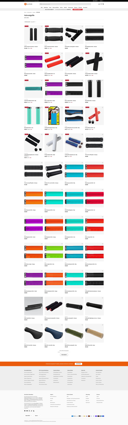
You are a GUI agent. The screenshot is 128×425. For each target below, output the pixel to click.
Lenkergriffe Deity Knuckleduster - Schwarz (93, 291)
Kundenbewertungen (70, 404)
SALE (42, 7)
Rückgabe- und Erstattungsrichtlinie (73, 398)
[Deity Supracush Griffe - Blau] (74, 171)
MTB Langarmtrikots (42, 374)
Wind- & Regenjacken (28, 384)
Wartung (75, 7)
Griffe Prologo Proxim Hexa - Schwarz (31, 46)
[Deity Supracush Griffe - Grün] (54, 198)
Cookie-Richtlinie (70, 402)
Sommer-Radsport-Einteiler (29, 380)
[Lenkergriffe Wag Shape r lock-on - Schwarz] (94, 306)
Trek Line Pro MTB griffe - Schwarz (91, 154)
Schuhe (61, 7)
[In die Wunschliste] (42, 26)
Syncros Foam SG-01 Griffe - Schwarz (51, 46)
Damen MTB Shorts (42, 380)
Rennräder (40, 398)
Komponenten (70, 7)
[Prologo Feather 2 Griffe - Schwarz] (94, 61)
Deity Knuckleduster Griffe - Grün (71, 291)
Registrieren (78, 363)
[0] (101, 4)
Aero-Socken (98, 374)
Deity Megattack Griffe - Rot (90, 209)
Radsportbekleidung (27, 397)
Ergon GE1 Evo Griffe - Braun (90, 345)
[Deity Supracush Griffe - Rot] (94, 171)
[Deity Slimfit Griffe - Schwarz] (94, 88)
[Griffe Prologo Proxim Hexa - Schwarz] (33, 34)
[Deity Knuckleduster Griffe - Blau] (74, 252)
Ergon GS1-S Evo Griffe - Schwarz (30, 345)
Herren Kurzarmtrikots (28, 372)
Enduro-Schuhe (98, 382)
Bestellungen (52, 402)
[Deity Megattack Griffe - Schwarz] (94, 34)
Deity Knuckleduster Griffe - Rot (90, 264)
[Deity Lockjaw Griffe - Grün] (54, 252)
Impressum (88, 402)
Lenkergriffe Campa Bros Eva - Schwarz (31, 154)
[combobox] (65, 4)
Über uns (87, 400)
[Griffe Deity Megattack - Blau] (74, 198)
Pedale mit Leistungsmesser (86, 376)
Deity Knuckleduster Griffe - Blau (70, 264)
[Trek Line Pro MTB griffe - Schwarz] (94, 142)
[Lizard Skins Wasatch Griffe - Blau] (33, 88)
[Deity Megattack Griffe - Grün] (74, 225)
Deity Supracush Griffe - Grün (50, 209)
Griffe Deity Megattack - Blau (70, 209)
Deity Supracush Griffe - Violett (29, 73)
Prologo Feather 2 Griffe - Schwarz (91, 73)
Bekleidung (46, 7)
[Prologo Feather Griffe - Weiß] (54, 142)
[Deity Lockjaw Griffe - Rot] (94, 225)
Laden (98, 396)
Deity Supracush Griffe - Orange (30, 209)
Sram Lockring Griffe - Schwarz (70, 73)
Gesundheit (85, 7)
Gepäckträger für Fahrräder (58, 376)
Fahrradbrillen (69, 372)
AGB (67, 396)
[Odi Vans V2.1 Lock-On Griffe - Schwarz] (54, 171)
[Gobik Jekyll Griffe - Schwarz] (33, 306)
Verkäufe (87, 398)
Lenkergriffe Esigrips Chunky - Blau (51, 127)
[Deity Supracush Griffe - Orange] (33, 198)
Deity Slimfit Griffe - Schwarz (90, 100)
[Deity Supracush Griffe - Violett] (33, 61)
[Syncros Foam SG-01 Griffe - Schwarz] (54, 34)
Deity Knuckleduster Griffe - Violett (30, 291)
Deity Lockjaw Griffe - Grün (49, 264)
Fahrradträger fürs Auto (57, 372)
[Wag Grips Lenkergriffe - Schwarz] (74, 306)
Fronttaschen (55, 378)
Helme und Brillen (56, 7)
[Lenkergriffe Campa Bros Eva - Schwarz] (33, 142)
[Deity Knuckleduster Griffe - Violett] (33, 279)
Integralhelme (69, 378)
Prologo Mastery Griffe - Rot (90, 127)
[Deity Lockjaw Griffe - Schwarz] (74, 88)
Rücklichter (83, 380)
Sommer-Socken (99, 380)
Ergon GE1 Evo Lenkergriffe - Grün (71, 345)
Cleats (97, 376)
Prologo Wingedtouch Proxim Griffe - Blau (72, 127)
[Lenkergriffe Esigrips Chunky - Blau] (54, 115)
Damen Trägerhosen (27, 378)
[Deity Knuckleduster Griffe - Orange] (54, 279)
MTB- (25, 400)
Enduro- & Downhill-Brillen (72, 374)
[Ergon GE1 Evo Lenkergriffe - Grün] (74, 333)
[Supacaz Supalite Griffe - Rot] (54, 61)
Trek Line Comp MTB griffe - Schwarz (30, 182)
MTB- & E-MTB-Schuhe (100, 384)
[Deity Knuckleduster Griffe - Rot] (94, 252)
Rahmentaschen (56, 382)
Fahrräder (80, 7)
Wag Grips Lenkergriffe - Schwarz (71, 318)
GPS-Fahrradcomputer (85, 374)
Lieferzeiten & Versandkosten (55, 404)
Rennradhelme (70, 382)
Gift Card (98, 398)
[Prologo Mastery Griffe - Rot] (94, 115)
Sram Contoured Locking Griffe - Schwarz (52, 318)
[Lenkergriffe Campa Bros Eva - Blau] (74, 142)
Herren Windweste (27, 382)
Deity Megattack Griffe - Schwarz (91, 46)
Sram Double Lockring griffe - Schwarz (72, 46)
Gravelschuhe (98, 378)
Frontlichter (83, 378)
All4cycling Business (100, 400)
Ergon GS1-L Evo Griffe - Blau (50, 345)
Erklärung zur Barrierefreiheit (72, 406)
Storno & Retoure (53, 396)
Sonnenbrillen (69, 376)
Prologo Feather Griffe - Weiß (50, 154)
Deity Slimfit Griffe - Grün (28, 127)
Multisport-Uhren (84, 372)
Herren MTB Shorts (42, 376)
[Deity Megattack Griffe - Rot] (94, 198)
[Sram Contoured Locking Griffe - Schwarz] (54, 306)
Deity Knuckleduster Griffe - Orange (51, 291)
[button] (103, 4)
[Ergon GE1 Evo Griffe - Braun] (94, 333)
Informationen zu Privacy (71, 400)
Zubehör (65, 7)
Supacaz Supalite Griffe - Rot (50, 73)
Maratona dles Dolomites (32, 404)
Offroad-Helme (70, 380)
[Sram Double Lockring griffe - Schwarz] (74, 34)
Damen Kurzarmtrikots (28, 376)
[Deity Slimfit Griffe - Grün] (33, 115)
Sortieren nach (27, 21)
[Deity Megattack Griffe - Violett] (33, 225)
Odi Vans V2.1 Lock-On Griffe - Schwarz (51, 182)
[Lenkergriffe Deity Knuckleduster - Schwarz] (94, 279)
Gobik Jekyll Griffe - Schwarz (29, 318)
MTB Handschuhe (42, 382)
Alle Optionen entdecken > (43, 0)
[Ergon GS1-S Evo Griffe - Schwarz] (33, 333)
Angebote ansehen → (77, 9)
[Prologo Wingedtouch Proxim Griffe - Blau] (74, 115)
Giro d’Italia (36, 403)
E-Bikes (29, 400)
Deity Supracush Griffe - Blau (70, 182)
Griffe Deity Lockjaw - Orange (29, 264)
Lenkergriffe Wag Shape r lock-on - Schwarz (93, 318)
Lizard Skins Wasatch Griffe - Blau (30, 100)
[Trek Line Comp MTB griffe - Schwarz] (33, 171)
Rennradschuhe (98, 372)
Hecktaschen (55, 380)
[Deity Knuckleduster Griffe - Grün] (74, 279)
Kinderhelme (69, 384)
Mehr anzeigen (64, 354)
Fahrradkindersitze (56, 374)
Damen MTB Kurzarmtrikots (44, 378)
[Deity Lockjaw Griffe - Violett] (54, 88)
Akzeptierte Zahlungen (54, 406)
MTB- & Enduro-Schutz (43, 384)
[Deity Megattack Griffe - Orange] (54, 225)
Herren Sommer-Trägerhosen (29, 374)
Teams (50, 7)
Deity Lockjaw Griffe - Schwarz (70, 100)
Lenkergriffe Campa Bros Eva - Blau (71, 154)
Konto (51, 400)
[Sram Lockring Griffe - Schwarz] (74, 61)
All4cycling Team (99, 402)
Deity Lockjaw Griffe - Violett (50, 100)
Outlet (87, 396)
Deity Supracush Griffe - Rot (90, 182)
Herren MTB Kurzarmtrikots (44, 372)
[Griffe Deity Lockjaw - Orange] (33, 252)
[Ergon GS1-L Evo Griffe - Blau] (54, 333)
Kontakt (51, 398)
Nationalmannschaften (34, 398)
